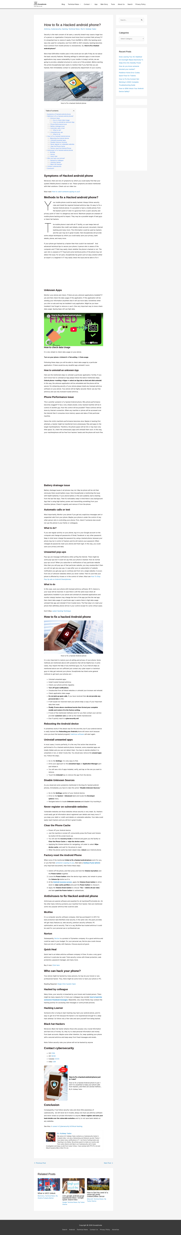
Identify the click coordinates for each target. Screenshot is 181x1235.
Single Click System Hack (66, 984)
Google (64, 1202)
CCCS (57, 1059)
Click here (56, 965)
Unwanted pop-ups (56, 132)
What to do (56, 134)
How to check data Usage (61, 120)
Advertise (115, 1229)
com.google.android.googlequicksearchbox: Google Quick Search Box (73, 1198)
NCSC (53, 1056)
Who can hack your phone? (56, 158)
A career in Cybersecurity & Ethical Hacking (66, 1126)
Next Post (108, 1163)
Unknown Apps (55, 118)
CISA (53, 1053)
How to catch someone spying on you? (66, 192)
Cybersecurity (56, 29)
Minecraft (90, 1199)
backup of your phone (92, 863)
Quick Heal (53, 156)
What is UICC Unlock (46, 1193)
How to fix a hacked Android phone (58, 136)
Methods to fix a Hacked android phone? (60, 116)
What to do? (57, 130)
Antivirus (47, 29)
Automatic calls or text (57, 128)
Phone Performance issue (58, 124)
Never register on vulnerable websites (62, 144)
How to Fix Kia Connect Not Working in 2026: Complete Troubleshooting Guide (129, 82)
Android (72, 1229)
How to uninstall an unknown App (63, 122)
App (96, 4)
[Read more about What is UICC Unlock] (49, 1184)
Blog (63, 4)
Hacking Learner (55, 162)
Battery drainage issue (57, 126)
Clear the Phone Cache (57, 146)
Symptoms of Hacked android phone (59, 114)
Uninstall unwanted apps (58, 140)
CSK (54, 1062)
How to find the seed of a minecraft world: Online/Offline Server (97, 1194)
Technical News (73, 4)
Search (130, 4)
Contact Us (94, 1229)
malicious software (77, 734)
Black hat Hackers (56, 164)
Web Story (104, 4)
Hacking (65, 29)
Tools (113, 4)
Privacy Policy (140, 4)
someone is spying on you (65, 863)
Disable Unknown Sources (58, 142)
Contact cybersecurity (54, 166)
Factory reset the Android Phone (60, 148)
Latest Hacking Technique (61, 611)
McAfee (52, 152)
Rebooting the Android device (59, 138)
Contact (87, 4)
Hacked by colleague (56, 160)
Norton (52, 154)
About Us (121, 4)
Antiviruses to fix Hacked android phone (60, 150)
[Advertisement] (73, 274)
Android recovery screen (62, 882)
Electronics (41, 1196)
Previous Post (40, 1163)
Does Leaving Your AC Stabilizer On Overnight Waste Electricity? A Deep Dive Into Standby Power (131, 60)
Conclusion (50, 168)
